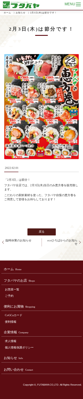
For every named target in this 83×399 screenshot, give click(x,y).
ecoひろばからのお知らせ (62, 242)
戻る (41, 231)
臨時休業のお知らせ (18, 240)
